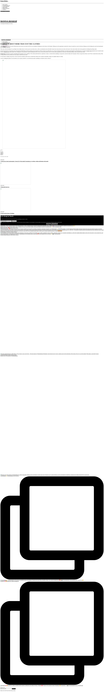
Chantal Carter (89, 50)
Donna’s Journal (6, 8)
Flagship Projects (6, 5)
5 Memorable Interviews (4, 187)
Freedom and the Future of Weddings (7, 213)
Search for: (2, 687)
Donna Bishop (4, 1)
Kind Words (5, 7)
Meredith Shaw (3, 53)
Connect (4, 9)
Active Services (6, 6)
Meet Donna (5, 4)
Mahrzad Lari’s (6, 51)
